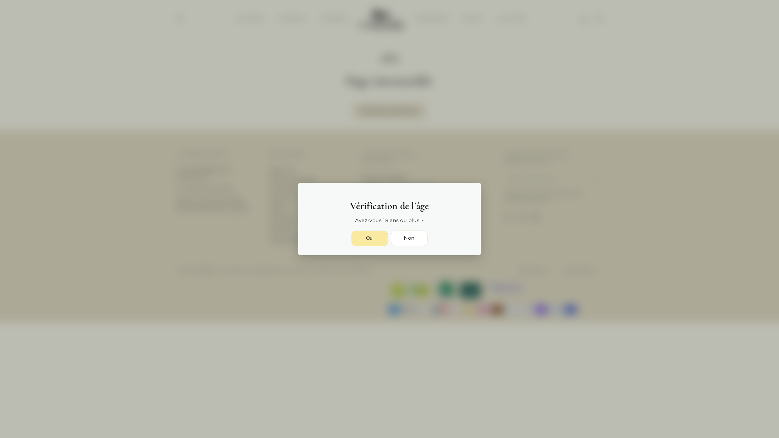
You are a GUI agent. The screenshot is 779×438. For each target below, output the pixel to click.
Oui (370, 238)
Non (409, 238)
